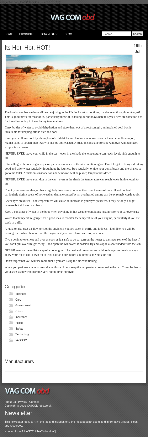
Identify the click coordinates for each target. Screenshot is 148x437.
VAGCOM (21, 340)
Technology (22, 334)
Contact (34, 402)
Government (23, 305)
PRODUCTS (26, 34)
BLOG (68, 34)
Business (20, 294)
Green (19, 311)
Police (19, 323)
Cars (18, 299)
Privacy (22, 402)
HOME (9, 34)
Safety (19, 328)
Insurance (21, 317)
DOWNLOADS (49, 34)
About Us (10, 402)
